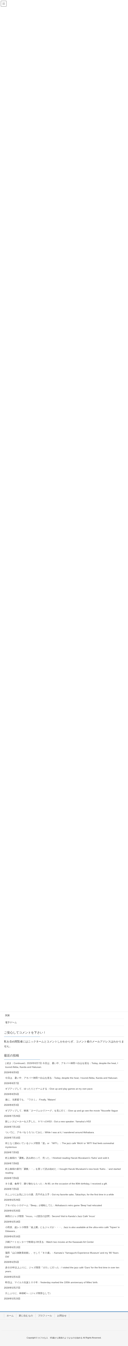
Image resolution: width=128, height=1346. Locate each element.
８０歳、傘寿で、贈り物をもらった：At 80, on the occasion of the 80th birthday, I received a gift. (56, 1183)
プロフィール (45, 1315)
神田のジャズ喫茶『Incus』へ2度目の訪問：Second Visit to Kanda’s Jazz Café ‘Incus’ (50, 1216)
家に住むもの (26, 1315)
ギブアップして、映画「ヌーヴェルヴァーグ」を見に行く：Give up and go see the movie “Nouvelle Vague (61, 1110)
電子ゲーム (11, 1022)
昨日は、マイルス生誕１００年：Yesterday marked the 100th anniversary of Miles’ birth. (51, 1282)
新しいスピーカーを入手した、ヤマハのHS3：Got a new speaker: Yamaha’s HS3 (48, 1121)
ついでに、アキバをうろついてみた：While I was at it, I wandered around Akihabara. (49, 1132)
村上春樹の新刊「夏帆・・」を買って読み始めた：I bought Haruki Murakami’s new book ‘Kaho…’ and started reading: (63, 1171)
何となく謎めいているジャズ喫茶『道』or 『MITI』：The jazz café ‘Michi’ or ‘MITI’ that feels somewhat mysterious (59, 1145)
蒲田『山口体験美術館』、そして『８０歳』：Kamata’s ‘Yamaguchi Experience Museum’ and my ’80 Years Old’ (61, 1254)
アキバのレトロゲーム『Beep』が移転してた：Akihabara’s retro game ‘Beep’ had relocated (53, 1205)
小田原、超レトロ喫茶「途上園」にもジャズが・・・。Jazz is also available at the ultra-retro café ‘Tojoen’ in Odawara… (62, 1229)
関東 (7, 1015)
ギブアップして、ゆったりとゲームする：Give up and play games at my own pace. (49, 1088)
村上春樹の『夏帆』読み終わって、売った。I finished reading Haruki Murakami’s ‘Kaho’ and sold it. (57, 1158)
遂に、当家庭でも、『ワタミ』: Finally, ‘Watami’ (30, 1099)
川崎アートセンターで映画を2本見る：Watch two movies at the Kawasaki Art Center (49, 1242)
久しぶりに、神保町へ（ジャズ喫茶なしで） (28, 1293)
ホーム (10, 1315)
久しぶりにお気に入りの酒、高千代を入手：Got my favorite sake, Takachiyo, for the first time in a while (59, 1194)
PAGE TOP (121, 1303)
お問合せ (61, 1315)
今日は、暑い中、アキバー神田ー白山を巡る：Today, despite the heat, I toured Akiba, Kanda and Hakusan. (61, 1078)
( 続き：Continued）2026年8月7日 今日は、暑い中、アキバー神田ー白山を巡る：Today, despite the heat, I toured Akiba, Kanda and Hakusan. (61, 1065)
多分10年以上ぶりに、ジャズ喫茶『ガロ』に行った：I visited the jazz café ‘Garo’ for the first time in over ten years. (62, 1269)
